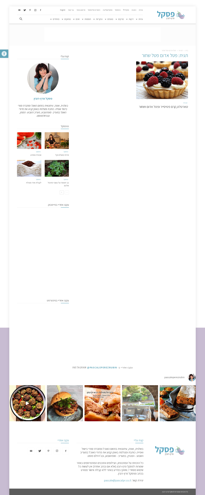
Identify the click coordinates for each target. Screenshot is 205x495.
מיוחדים (56, 19)
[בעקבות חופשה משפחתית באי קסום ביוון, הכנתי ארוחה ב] (140, 403)
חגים (78, 19)
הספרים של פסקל (94, 10)
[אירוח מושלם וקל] (57, 140)
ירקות (131, 19)
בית (186, 50)
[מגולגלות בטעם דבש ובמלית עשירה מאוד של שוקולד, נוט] (103, 403)
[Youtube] (19, 10)
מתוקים (67, 19)
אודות (141, 10)
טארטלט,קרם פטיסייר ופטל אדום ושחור (163, 107)
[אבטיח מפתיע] (29, 140)
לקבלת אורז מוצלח (33, 182)
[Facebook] (40, 10)
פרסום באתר (80, 10)
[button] (4, 54)
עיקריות (99, 19)
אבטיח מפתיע (35, 155)
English (62, 10)
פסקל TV (126, 10)
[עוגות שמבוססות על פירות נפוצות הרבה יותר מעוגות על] (178, 403)
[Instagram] (35, 10)
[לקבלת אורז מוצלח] (29, 168)
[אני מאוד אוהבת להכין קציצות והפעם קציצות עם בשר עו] (27, 403)
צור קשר (71, 10)
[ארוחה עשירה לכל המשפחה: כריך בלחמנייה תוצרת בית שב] (65, 403)
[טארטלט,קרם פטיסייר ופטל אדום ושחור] (162, 80)
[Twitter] (24, 10)
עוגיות (185, 103)
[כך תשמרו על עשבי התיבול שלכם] (57, 168)
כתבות (134, 10)
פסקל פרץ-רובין (43, 98)
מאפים (110, 19)
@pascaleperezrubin (102, 367)
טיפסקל (117, 10)
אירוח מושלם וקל (62, 155)
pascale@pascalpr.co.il (117, 480)
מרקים (121, 19)
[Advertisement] (102, 34)
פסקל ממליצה (107, 10)
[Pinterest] (30, 10)
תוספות (88, 19)
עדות (141, 19)
